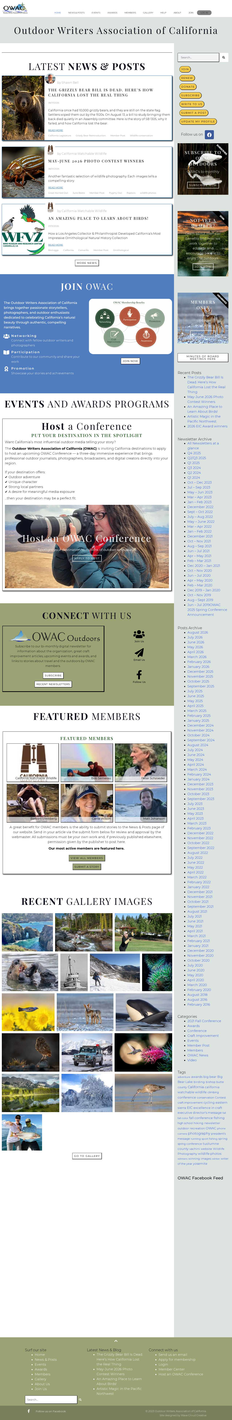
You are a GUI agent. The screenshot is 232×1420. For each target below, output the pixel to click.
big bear (209, 1077)
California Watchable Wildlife (36, 778)
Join (190, 12)
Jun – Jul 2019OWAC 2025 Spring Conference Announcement (207, 610)
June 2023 (195, 809)
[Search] (223, 57)
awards (196, 1077)
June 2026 (195, 642)
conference (187, 1097)
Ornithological (121, 250)
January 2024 (198, 779)
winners (182, 1158)
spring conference (190, 1143)
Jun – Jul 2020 (199, 576)
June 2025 (195, 696)
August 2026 (197, 632)
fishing (219, 1118)
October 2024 (198, 735)
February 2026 (199, 662)
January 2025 (198, 721)
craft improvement (190, 1102)
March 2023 (196, 823)
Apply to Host (87, 558)
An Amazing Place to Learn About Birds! (98, 218)
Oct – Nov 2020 (199, 571)
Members (130, 12)
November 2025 (200, 677)
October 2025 (198, 681)
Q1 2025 (193, 463)
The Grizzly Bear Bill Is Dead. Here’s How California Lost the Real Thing (101, 92)
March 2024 (197, 770)
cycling (209, 1102)
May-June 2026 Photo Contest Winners (96, 160)
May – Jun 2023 (199, 492)
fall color (183, 1118)
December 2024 (200, 725)
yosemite (200, 1163)
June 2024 (195, 755)
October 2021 (197, 902)
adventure (184, 1077)
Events (96, 12)
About (177, 12)
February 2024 (199, 774)
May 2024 (195, 760)
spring (222, 1138)
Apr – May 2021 (199, 556)
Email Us (139, 659)
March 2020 (197, 985)
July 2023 (194, 804)
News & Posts (76, 12)
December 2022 (200, 507)
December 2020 (200, 951)
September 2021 (200, 907)
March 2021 (196, 936)
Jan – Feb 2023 (199, 502)
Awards (112, 12)
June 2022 (195, 863)
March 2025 (196, 711)
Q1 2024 (193, 478)
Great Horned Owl (58, 192)
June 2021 (195, 921)
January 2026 (198, 667)
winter (216, 1158)
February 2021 (198, 941)
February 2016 (198, 1005)
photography (199, 1133)
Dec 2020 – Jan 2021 (203, 566)
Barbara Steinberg (43, 818)
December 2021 (200, 536)
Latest (87, 66)
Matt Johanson (154, 818)
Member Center (172, 1369)
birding (199, 1082)
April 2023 (195, 819)
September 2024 (201, 740)
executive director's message (200, 1112)
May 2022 (195, 867)
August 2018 (197, 995)
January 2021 (197, 946)
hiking (198, 1123)
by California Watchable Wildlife (82, 153)
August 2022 (197, 853)
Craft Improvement (203, 1036)
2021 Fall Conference (204, 1021)
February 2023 (199, 828)
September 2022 (200, 848)
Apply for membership (177, 1360)
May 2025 (195, 701)
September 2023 (200, 799)
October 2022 (198, 843)
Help (163, 12)
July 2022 (194, 858)
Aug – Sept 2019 (200, 600)
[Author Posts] (50, 79)
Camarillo (83, 250)
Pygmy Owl (115, 192)
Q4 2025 (194, 453)
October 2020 (198, 961)
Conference (197, 1031)
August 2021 (197, 912)
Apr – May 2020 (199, 580)
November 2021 (199, 897)
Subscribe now (203, 185)
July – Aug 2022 (200, 517)
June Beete (79, 192)
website (206, 1149)
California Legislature (59, 135)
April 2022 (195, 872)
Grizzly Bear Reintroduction (91, 135)
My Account (203, 333)
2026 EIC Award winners (207, 426)
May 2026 (195, 647)
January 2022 (198, 887)
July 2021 (194, 916)
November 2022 (200, 838)
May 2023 (195, 814)
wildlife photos (148, 192)
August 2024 (197, 745)
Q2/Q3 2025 (196, 458)
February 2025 (199, 716)
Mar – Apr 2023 (199, 497)
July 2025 (194, 691)
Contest (220, 1097)
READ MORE (55, 130)
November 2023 (200, 789)
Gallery (148, 12)
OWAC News (197, 1055)
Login (163, 1365)
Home (57, 12)
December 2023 (200, 784)
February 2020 (199, 990)
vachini (194, 1149)
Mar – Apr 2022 (199, 527)
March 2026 (197, 657)
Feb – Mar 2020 (199, 585)
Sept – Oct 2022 (200, 512)
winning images (199, 1158)
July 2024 (195, 750)
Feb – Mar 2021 (199, 561)
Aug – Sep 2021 (199, 546)
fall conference (201, 1118)
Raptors (131, 192)
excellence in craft (207, 1108)
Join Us (139, 641)
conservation (205, 1097)
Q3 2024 (194, 468)
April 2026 (195, 652)
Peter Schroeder (153, 778)
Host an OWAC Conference (181, 1374)
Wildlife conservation (141, 135)
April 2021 (195, 931)
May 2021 (194, 926)
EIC (189, 1108)
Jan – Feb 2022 (199, 531)
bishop (211, 1082)
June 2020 (195, 970)
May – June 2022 (200, 522)
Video (192, 1060)
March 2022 (196, 877)
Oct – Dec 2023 (199, 483)
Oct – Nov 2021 (199, 541)
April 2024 (195, 765)
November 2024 (200, 730)
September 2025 (200, 686)
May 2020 (195, 975)
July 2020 (195, 965)
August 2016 (197, 1000)
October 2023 (198, 794)
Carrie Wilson (101, 818)
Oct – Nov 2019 (199, 595)
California (68, 250)
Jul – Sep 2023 (198, 487)
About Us (42, 1384)
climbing (213, 1092)
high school (185, 1123)
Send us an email (173, 1355)
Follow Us (139, 682)
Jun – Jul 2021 (198, 551)
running (196, 1138)
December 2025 (200, 672)
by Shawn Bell (68, 82)
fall (224, 1112)
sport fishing (209, 1138)
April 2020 (195, 980)
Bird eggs (53, 250)
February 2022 (199, 882)
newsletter (212, 1123)
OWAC (211, 1128)
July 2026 (195, 637)
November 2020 (200, 956)
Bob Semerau (101, 778)
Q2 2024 (194, 473)
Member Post (117, 135)
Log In (204, 12)
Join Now (203, 266)
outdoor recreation (191, 1128)
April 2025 (195, 706)
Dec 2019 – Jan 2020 (203, 590)
